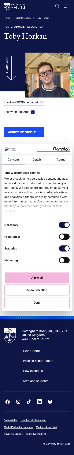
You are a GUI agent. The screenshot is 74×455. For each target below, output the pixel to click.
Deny (37, 302)
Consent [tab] (13, 159)
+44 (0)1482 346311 (36, 339)
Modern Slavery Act (46, 427)
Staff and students (35, 381)
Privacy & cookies (13, 433)
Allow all (37, 277)
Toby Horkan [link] (42, 17)
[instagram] (18, 401)
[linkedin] (39, 401)
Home (7, 17)
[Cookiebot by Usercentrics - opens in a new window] (53, 149)
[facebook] (7, 401)
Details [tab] (37, 159)
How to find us (33, 371)
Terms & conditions (36, 433)
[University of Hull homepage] (15, 6)
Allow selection (37, 290)
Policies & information (38, 361)
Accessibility (10, 419)
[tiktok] (29, 401)
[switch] (64, 236)
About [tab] (61, 159)
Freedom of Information (33, 419)
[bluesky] (50, 401)
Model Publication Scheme (18, 427)
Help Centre (31, 351)
